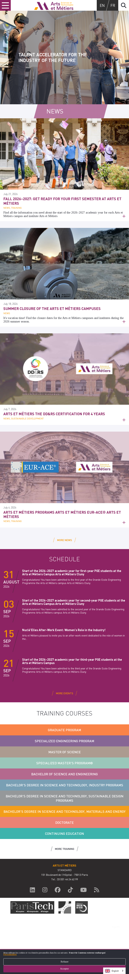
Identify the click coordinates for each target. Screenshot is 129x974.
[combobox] (114, 970)
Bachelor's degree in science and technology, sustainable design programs (64, 798)
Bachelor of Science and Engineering (64, 774)
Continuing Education (64, 833)
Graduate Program (64, 730)
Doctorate (64, 822)
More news (64, 540)
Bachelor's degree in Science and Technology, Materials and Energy (64, 811)
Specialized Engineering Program (64, 741)
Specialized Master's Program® (64, 763)
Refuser (65, 961)
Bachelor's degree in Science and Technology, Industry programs (64, 785)
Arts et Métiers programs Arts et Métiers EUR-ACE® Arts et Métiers (62, 514)
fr (113, 5)
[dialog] (64, 961)
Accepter (64, 968)
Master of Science (64, 752)
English (115, 970)
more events (64, 693)
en (102, 5)
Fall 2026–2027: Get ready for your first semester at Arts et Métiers (62, 200)
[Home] (53, 5)
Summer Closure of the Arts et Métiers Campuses (52, 308)
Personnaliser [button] (10, 954)
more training (64, 849)
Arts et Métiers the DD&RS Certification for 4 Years (54, 413)
